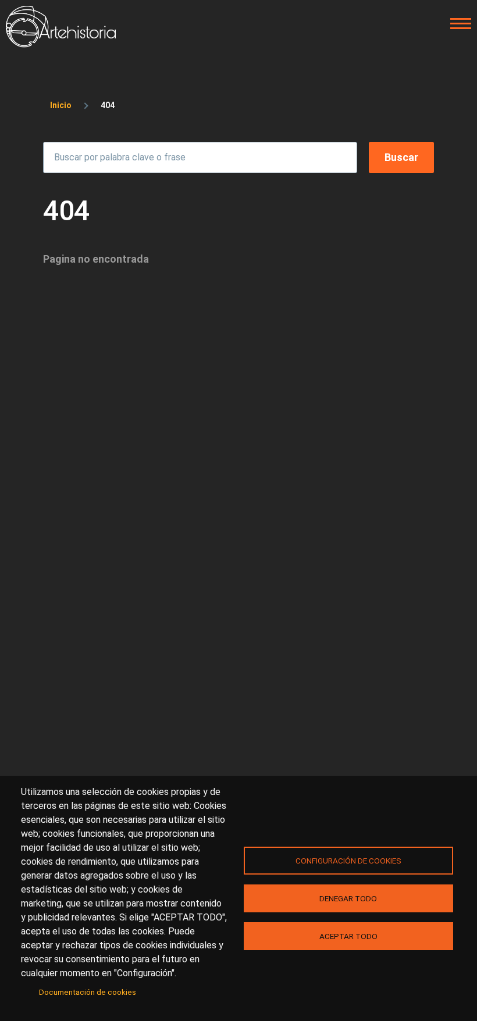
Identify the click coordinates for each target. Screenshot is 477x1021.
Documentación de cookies (87, 992)
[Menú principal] (457, 23)
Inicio (61, 105)
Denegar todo (348, 898)
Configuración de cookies (348, 860)
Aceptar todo (348, 936)
